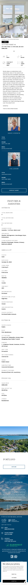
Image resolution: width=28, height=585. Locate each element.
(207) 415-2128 (6, 143)
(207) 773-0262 (8, 534)
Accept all (14, 581)
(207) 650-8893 (6, 179)
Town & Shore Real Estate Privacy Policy (14, 561)
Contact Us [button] (14, 506)
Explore (14, 466)
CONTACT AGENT (14, 190)
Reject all (14, 574)
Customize (14, 577)
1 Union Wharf (9, 540)
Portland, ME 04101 (10, 541)
